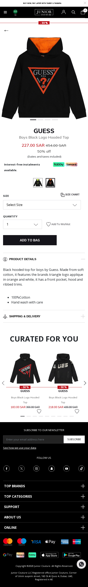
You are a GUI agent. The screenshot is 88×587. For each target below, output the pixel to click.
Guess (44, 131)
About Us (12, 517)
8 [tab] (65, 418)
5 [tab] (47, 418)
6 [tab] (53, 418)
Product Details (22, 259)
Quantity (10, 216)
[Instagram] (36, 468)
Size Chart (72, 194)
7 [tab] (59, 418)
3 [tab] (35, 418)
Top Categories (18, 496)
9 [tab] (72, 418)
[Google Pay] (7, 554)
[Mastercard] (8, 541)
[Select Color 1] (39, 183)
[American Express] (65, 541)
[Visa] (36, 541)
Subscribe (74, 439)
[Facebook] (6, 468)
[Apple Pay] (50, 541)
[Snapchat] (52, 468)
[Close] (85, 2)
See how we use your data (19, 448)
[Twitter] (21, 468)
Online (10, 527)
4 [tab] (41, 418)
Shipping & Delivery (24, 316)
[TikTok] (81, 468)
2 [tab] (29, 418)
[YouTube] (66, 468)
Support (11, 507)
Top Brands (14, 486)
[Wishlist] (39, 411)
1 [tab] (22, 418)
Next (85, 383)
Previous (3, 383)
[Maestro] (22, 541)
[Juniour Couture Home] (44, 12)
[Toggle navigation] (5, 12)
